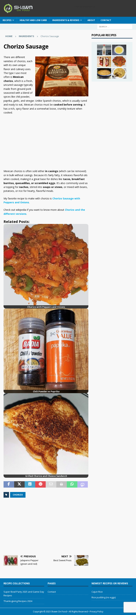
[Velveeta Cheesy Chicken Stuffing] (119, 73)
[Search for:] (114, 26)
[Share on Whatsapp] (72, 484)
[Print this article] (61, 484)
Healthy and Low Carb (33, 20)
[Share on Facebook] (9, 484)
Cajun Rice (97, 591)
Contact (106, 20)
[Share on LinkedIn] (30, 484)
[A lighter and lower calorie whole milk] (104, 50)
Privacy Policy (96, 611)
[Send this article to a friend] (51, 484)
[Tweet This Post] (19, 484)
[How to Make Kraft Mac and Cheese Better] (104, 73)
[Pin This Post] (40, 484)
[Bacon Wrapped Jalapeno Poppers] (104, 61)
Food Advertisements (84, 6)
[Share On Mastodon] (82, 484)
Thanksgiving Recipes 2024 (18, 601)
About (91, 20)
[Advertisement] (45, 142)
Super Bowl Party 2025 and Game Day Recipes (24, 593)
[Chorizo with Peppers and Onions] (119, 61)
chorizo (18, 494)
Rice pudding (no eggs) (104, 597)
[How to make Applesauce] (119, 50)
